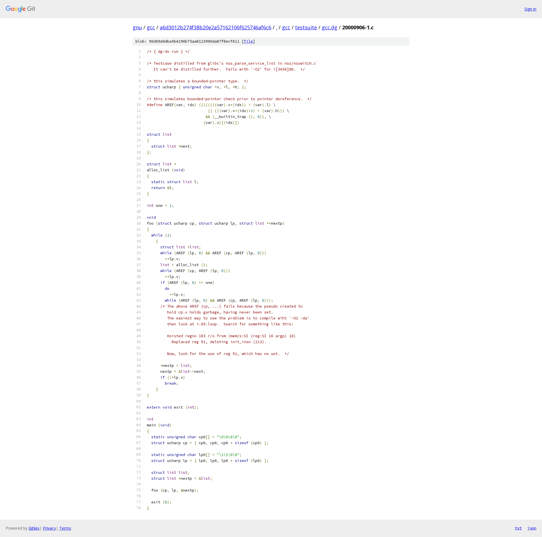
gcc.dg (329, 27)
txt (518, 528)
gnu (137, 27)
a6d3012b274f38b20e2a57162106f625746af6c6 (215, 27)
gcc (151, 27)
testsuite (306, 27)
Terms (65, 528)
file (248, 41)
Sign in (530, 9)
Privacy (49, 528)
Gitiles (34, 528)
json (531, 528)
